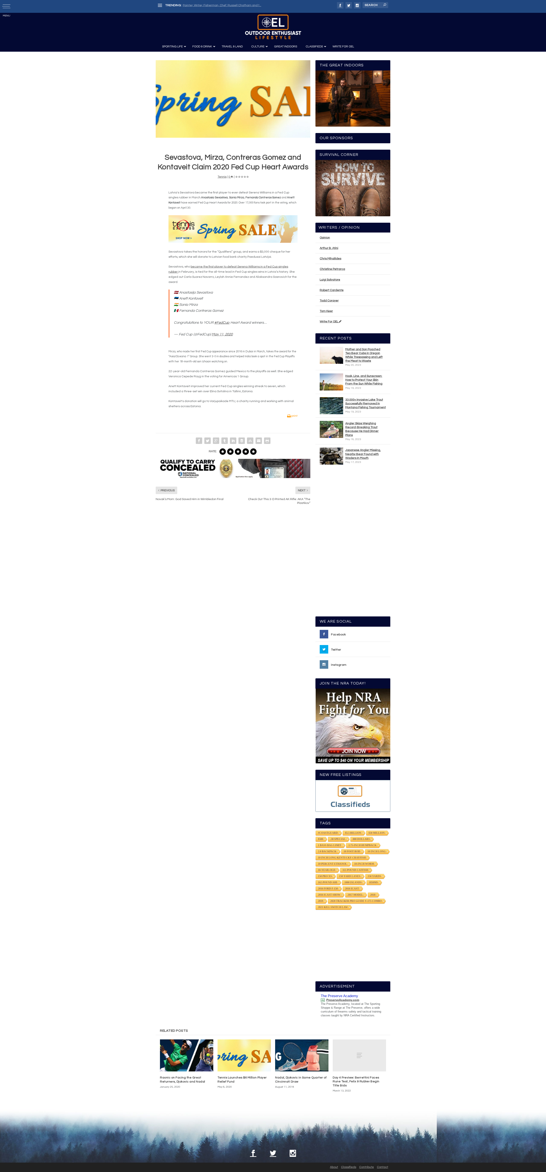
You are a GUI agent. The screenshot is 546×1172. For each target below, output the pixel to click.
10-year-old (326, 870)
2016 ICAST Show (329, 894)
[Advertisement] (353, 542)
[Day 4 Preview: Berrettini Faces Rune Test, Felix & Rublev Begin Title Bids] (359, 1055)
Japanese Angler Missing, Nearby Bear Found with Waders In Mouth (363, 454)
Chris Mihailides (330, 258)
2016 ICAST (352, 888)
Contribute (366, 1167)
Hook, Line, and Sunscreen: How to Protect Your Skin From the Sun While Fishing (363, 380)
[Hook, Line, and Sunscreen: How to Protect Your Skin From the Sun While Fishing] (331, 382)
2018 (372, 894)
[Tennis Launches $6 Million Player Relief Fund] (244, 1055)
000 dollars (361, 839)
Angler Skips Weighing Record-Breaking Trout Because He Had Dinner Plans (362, 429)
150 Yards (374, 876)
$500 (320, 839)
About (334, 1167)
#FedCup (221, 323)
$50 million (377, 832)
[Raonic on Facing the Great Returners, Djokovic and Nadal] (186, 1055)
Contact (382, 1167)
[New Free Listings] (352, 796)
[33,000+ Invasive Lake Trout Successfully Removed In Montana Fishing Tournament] (331, 405)
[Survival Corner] (352, 188)
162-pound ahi (327, 882)
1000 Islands (353, 882)
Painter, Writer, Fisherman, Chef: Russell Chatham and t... (222, 5)
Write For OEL (329, 321)
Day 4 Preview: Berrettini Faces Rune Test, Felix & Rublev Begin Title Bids (356, 1081)
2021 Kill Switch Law (333, 907)
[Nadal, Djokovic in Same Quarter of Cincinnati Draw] (301, 1055)
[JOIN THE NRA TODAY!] (352, 726)
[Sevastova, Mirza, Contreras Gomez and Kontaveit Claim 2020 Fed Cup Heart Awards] (233, 99)
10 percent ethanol (332, 863)
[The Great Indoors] (352, 98)
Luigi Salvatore (330, 279)
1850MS (373, 882)
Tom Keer (326, 311)
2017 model (355, 894)
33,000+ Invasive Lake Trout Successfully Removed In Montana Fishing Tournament (365, 403)
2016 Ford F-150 (328, 888)
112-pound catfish (355, 870)
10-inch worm (364, 863)
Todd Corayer (329, 300)
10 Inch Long (376, 851)
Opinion (325, 237)
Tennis (222, 176)
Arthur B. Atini (329, 248)
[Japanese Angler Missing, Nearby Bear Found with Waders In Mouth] (331, 456)
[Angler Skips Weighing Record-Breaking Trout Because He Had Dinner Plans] (331, 429)
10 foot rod (352, 851)
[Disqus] (233, 572)
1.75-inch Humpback (362, 845)
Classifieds (348, 1167)
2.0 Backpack (327, 851)
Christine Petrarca (332, 269)
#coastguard (328, 832)
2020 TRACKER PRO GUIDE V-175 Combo (356, 901)
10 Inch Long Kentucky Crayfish (342, 857)
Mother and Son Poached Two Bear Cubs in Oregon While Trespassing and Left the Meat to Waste (364, 355)
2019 (320, 901)
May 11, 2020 (222, 334)
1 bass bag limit (329, 845)
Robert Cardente (332, 290)
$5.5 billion (353, 832)
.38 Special (338, 839)
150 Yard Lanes (349, 876)
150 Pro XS (325, 876)
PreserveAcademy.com (342, 1000)
